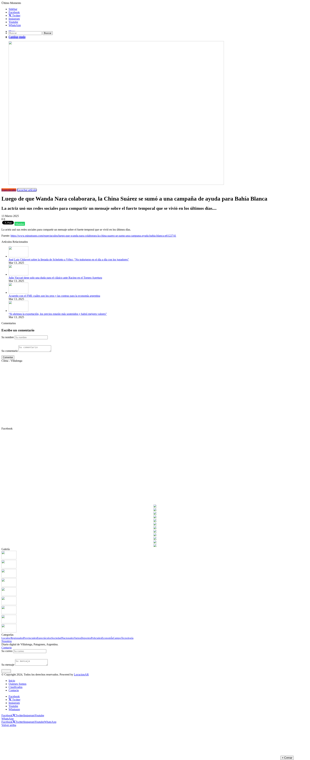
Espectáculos (8, 189)
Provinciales (30, 638)
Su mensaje (7, 664)
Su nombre (7, 337)
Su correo (6, 651)
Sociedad (56, 638)
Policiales (96, 638)
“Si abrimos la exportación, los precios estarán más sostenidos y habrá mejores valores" (58, 313)
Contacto (6, 647)
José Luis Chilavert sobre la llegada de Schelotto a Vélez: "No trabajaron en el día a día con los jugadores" (69, 259)
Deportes (86, 638)
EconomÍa (107, 638)
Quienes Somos (17, 683)
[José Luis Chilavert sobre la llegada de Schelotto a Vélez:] (18, 256)
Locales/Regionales (12, 638)
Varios (77, 638)
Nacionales (68, 638)
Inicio (12, 680)
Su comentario (9, 350)
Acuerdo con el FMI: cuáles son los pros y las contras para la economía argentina (54, 295)
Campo (117, 638)
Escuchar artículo (27, 189)
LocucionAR (81, 674)
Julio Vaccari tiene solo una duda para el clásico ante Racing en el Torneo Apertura (55, 277)
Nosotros (6, 641)
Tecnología (127, 638)
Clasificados (15, 687)
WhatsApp (19, 224)
